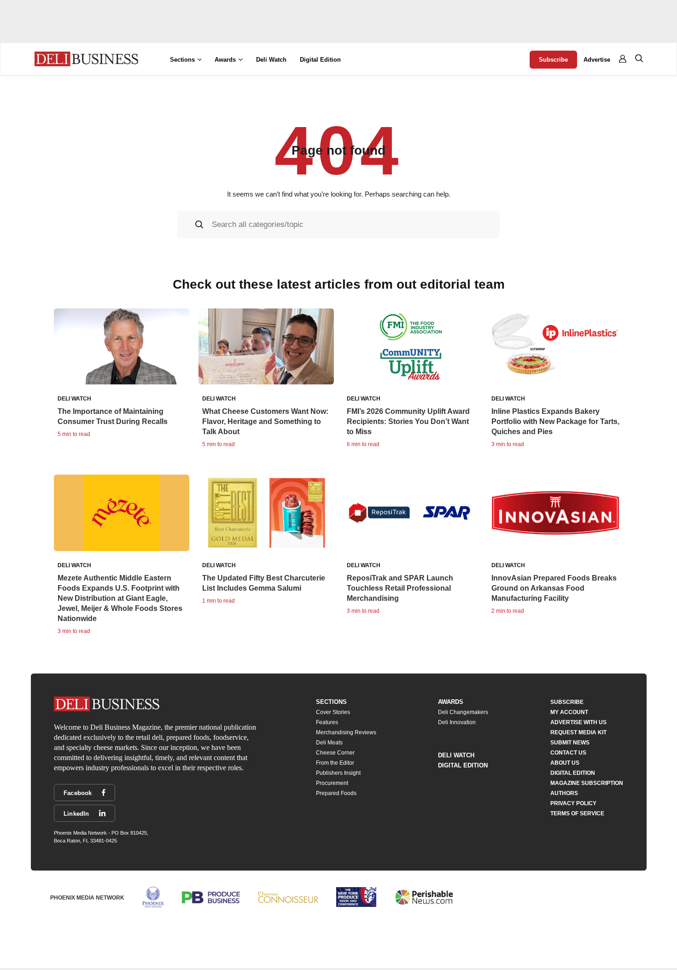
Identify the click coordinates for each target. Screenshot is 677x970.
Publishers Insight (338, 773)
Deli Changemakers (463, 712)
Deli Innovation (457, 722)
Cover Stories (333, 712)
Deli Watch (271, 59)
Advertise (597, 59)
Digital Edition (320, 59)
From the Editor (335, 763)
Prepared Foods (336, 793)
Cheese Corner (335, 752)
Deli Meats (329, 742)
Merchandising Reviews (346, 732)
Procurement (332, 783)
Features (327, 722)
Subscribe (553, 59)
